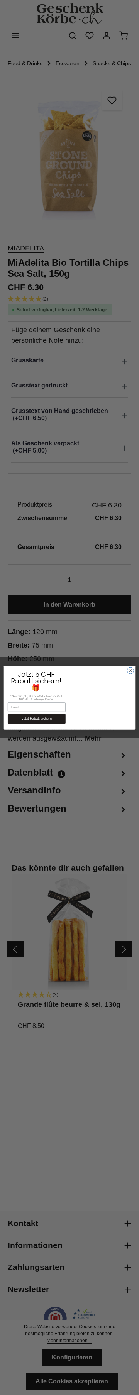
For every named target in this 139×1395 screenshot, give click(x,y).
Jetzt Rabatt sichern (36, 718)
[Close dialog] (130, 670)
